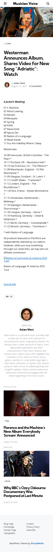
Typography (9, 533)
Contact (30, 523)
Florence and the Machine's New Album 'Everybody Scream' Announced (24, 431)
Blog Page (9, 523)
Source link (10, 284)
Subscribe (31, 530)
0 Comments (35, 86)
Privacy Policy (32, 526)
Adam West (19, 83)
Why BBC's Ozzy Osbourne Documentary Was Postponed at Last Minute (25, 492)
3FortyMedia (37, 543)
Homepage (9, 526)
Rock (8, 481)
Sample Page (10, 530)
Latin (8, 43)
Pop (7, 421)
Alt (9, 296)
